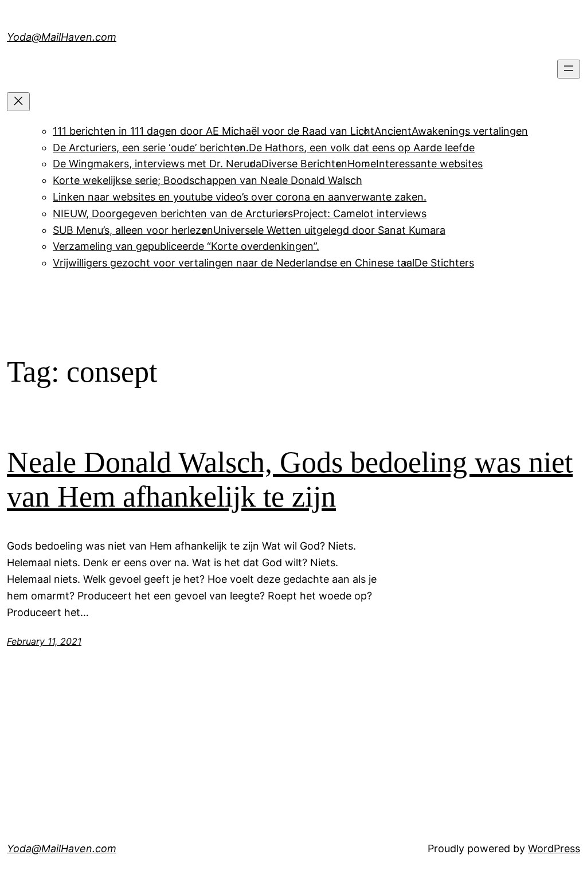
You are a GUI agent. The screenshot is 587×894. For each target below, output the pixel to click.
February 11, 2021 (44, 641)
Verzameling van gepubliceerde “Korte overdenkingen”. (186, 246)
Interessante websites (429, 164)
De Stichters (444, 263)
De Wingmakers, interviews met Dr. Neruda (157, 164)
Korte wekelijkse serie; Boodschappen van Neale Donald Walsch (207, 180)
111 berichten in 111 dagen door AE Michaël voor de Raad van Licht (213, 131)
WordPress (554, 848)
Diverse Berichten (304, 164)
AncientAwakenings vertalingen (451, 131)
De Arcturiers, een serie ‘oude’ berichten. (151, 148)
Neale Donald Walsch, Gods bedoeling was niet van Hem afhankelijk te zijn (290, 479)
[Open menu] (568, 69)
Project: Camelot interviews (359, 213)
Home (361, 164)
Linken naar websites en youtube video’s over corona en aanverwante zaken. (239, 197)
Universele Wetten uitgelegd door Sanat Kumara (329, 230)
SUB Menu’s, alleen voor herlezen (133, 230)
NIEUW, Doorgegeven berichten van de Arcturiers (173, 213)
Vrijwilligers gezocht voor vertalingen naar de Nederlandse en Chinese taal (233, 263)
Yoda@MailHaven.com (61, 37)
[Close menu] (18, 101)
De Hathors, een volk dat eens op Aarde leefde (362, 148)
